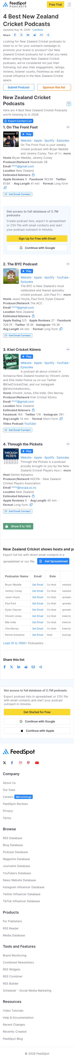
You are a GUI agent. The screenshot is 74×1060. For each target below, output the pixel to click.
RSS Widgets (11, 969)
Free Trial (55, 4)
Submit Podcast (18, 87)
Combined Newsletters (18, 962)
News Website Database (19, 880)
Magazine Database (16, 859)
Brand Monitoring (14, 955)
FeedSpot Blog (13, 1038)
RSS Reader (11, 928)
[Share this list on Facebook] (15, 35)
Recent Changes (14, 1024)
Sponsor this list (54, 87)
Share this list (13, 660)
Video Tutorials (13, 1010)
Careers (17, 797)
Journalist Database (16, 866)
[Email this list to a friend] (41, 35)
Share (6, 35)
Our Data (9, 790)
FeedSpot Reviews (15, 804)
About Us (9, 783)
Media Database (14, 935)
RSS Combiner (12, 976)
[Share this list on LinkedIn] (28, 35)
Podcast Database (15, 852)
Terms (7, 818)
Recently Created (14, 1031)
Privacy (8, 811)
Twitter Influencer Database (21, 894)
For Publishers (12, 921)
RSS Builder (10, 983)
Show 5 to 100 (21, 526)
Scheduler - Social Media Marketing (27, 990)
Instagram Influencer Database (23, 887)
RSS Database (12, 838)
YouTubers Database (17, 873)
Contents (38, 29)
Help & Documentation (18, 1017)
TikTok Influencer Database (21, 901)
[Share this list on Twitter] (21, 35)
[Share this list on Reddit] (35, 35)
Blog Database (13, 845)
